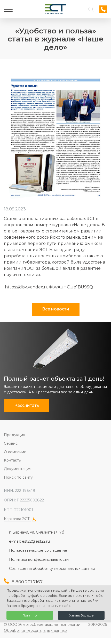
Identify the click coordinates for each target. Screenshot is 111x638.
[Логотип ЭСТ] (55, 9)
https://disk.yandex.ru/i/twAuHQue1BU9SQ (48, 287)
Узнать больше (81, 615)
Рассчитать (26, 405)
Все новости (55, 309)
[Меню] (8, 9)
